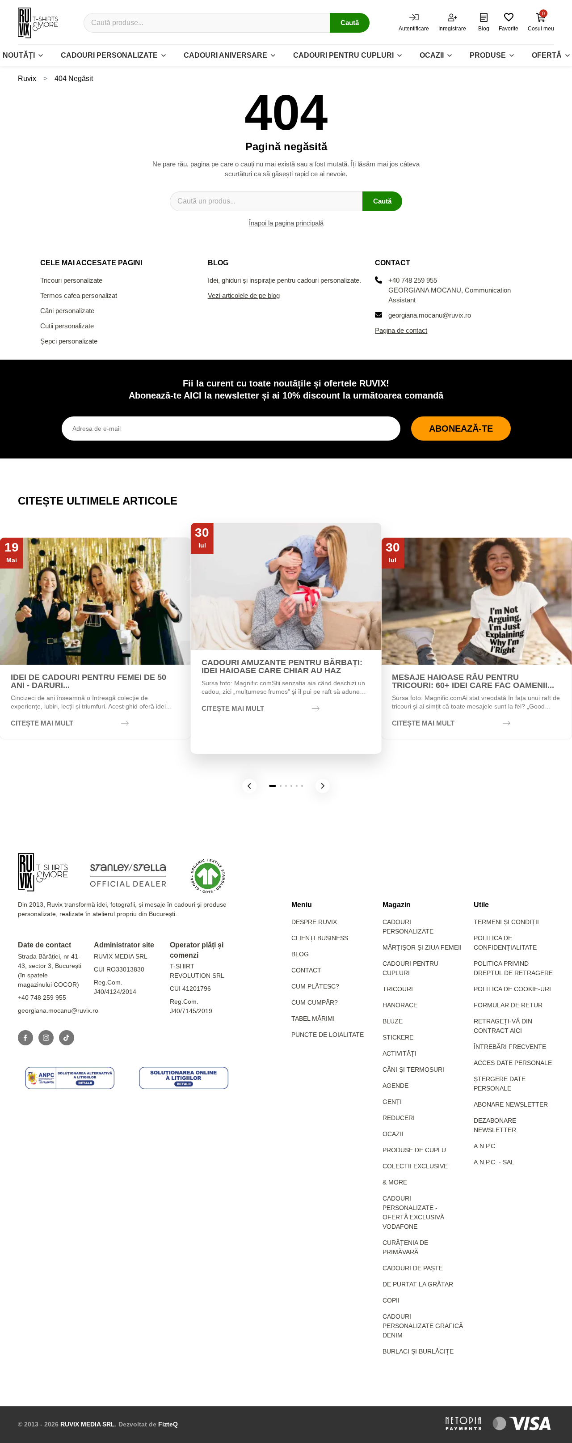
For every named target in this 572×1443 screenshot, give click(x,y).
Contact (306, 970)
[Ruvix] (38, 23)
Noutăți (19, 55)
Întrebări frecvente (510, 1046)
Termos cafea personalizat (78, 295)
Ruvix (27, 78)
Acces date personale (513, 1062)
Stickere (398, 1037)
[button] (249, 786)
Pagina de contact (401, 330)
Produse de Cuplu (414, 1150)
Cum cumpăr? (314, 1002)
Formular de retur (508, 1005)
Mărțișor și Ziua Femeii (422, 947)
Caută (350, 22)
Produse (488, 55)
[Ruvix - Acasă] (43, 872)
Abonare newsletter (511, 1104)
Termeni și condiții (506, 921)
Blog (300, 954)
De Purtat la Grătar (418, 1284)
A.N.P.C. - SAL (494, 1162)
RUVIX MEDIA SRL (87, 1424)
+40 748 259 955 (412, 280)
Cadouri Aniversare (225, 55)
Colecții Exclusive (415, 1166)
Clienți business (319, 938)
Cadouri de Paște (413, 1268)
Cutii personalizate (67, 326)
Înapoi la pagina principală (286, 223)
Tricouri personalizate (71, 280)
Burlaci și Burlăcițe (418, 1351)
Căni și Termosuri (413, 1069)
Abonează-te (461, 428)
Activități (399, 1053)
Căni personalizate (67, 310)
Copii (391, 1300)
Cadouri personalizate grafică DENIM (423, 1326)
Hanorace (400, 1005)
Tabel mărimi (313, 1018)
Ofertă (547, 55)
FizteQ (168, 1424)
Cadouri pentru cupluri (343, 55)
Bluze (393, 1021)
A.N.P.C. (485, 1146)
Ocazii (432, 55)
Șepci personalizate (68, 341)
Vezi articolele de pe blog (244, 295)
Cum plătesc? (315, 986)
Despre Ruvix (314, 921)
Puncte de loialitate (327, 1034)
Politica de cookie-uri (512, 989)
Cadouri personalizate (109, 55)
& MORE (395, 1182)
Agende (395, 1085)
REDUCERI (399, 1117)
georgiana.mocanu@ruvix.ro (429, 315)
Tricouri (398, 989)
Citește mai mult (42, 723)
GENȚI (392, 1101)
